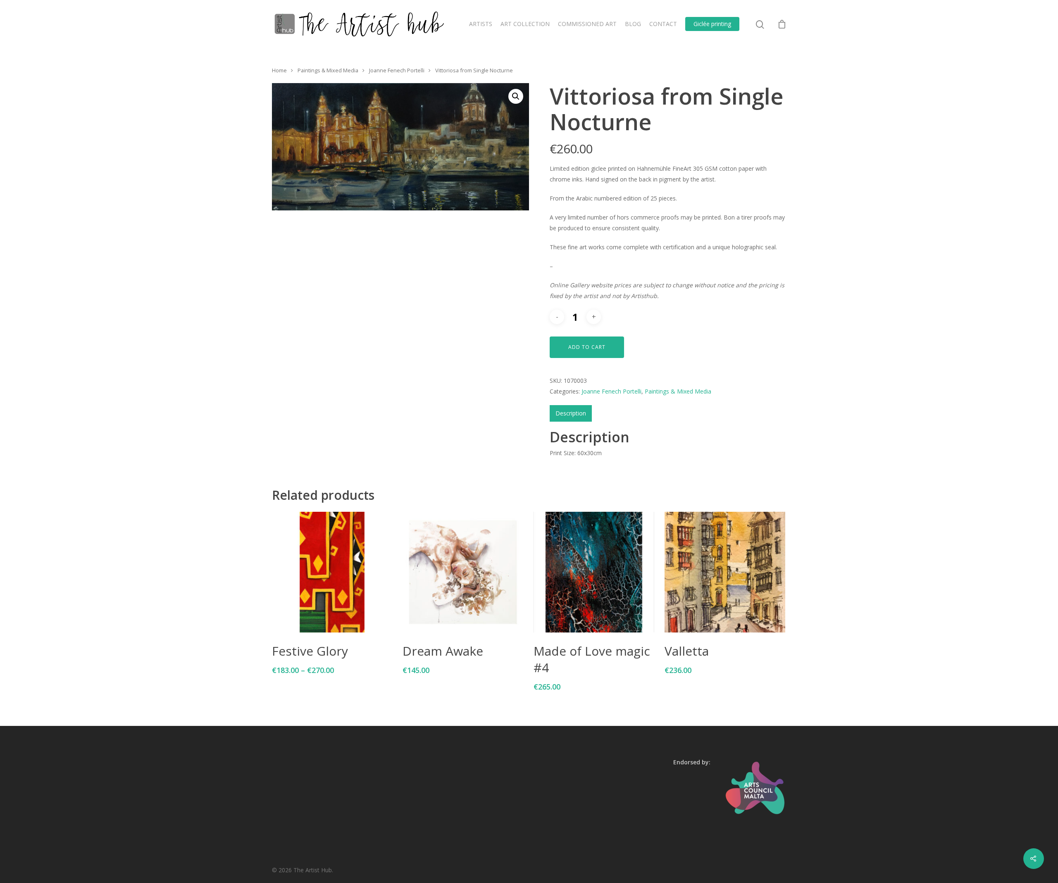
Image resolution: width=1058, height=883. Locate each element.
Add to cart (586, 347)
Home (279, 70)
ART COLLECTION (525, 24)
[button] (515, 96)
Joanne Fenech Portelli (396, 70)
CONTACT (663, 24)
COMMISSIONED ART (587, 24)
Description (570, 413)
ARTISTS (480, 24)
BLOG (633, 24)
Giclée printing (712, 24)
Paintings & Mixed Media (328, 70)
